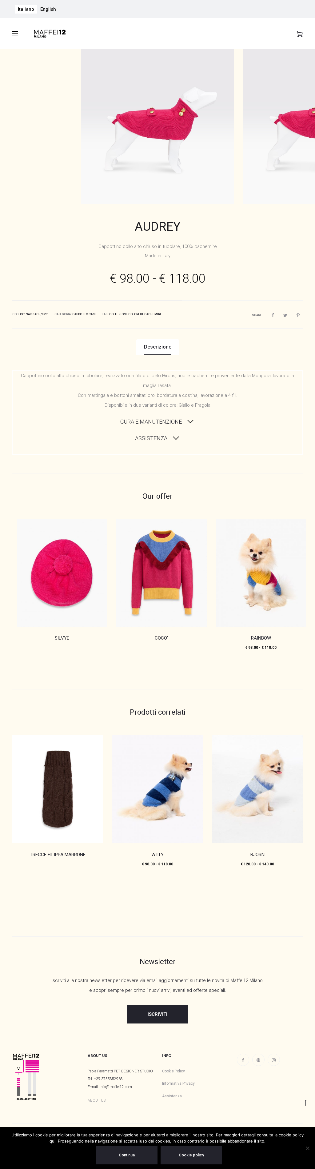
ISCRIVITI (157, 1014)
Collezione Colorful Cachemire (135, 314)
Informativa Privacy (178, 1083)
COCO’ (161, 638)
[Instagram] (274, 1060)
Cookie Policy (173, 1071)
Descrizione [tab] (157, 347)
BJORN (257, 854)
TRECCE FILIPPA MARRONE (58, 854)
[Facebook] (243, 1060)
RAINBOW (261, 638)
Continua (127, 1155)
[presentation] (21, 127)
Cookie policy (191, 1155)
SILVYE (62, 638)
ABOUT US (97, 1100)
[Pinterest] (258, 1060)
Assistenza (172, 1096)
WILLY (157, 854)
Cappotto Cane (84, 314)
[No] (307, 1148)
